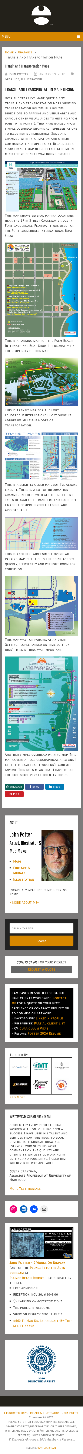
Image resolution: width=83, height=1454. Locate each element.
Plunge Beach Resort (27, 1278)
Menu (6, 36)
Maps (17, 861)
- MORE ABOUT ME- (24, 903)
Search (41, 941)
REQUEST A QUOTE (41, 969)
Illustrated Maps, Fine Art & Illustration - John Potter (41, 1413)
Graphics (12, 79)
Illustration (31, 79)
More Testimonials (25, 1189)
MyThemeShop (47, 1448)
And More (17, 1097)
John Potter (18, 74)
